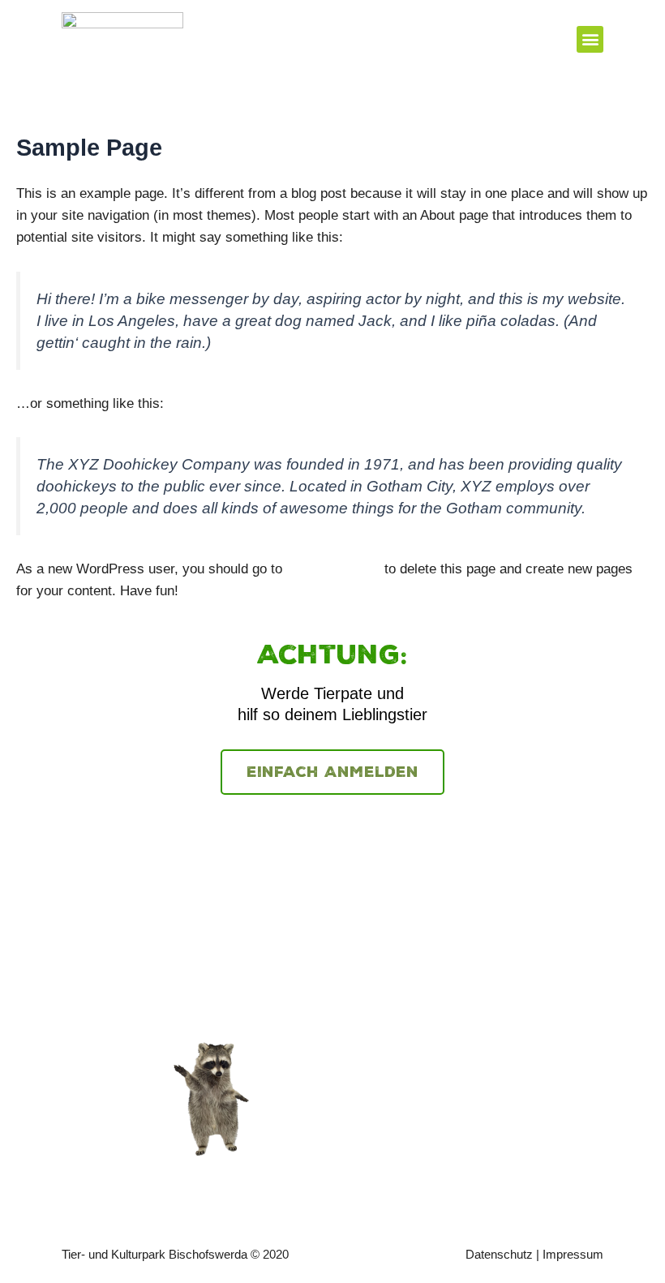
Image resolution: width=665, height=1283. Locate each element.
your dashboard (333, 569)
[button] (590, 39)
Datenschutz (499, 1254)
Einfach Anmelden (332, 772)
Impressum (573, 1254)
